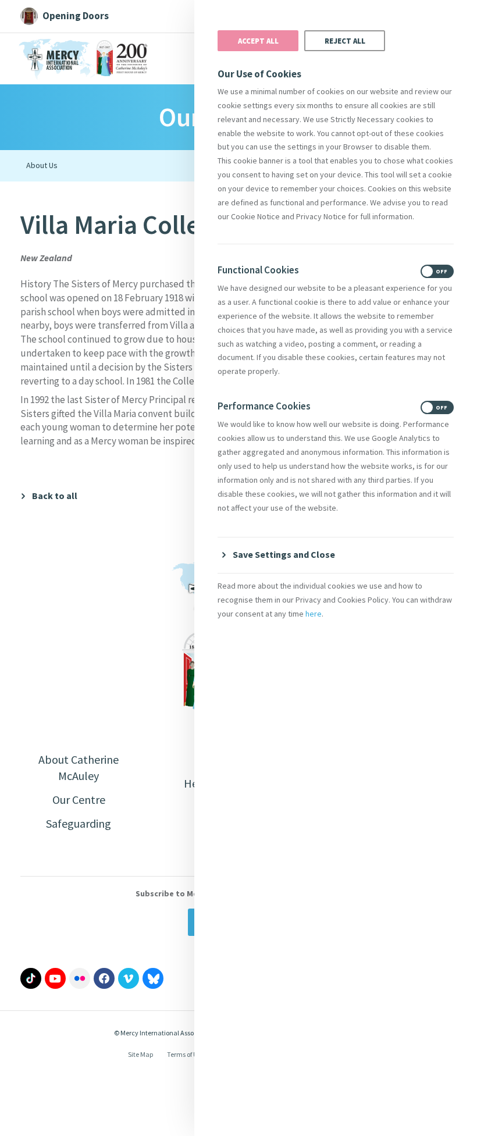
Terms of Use (185, 1054)
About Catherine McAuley (78, 767)
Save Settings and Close (284, 554)
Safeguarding (78, 823)
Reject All (345, 40)
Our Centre (78, 799)
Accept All (258, 40)
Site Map (140, 1054)
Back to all (54, 495)
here (313, 613)
